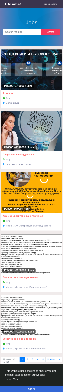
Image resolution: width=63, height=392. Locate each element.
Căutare (50, 32)
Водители (7, 93)
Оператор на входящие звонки (19, 339)
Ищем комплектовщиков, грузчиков (22, 216)
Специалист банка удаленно (18, 154)
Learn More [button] (12, 379)
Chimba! (13, 4)
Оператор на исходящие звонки (20, 277)
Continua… (19, 68)
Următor (51, 359)
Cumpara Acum (42, 68)
